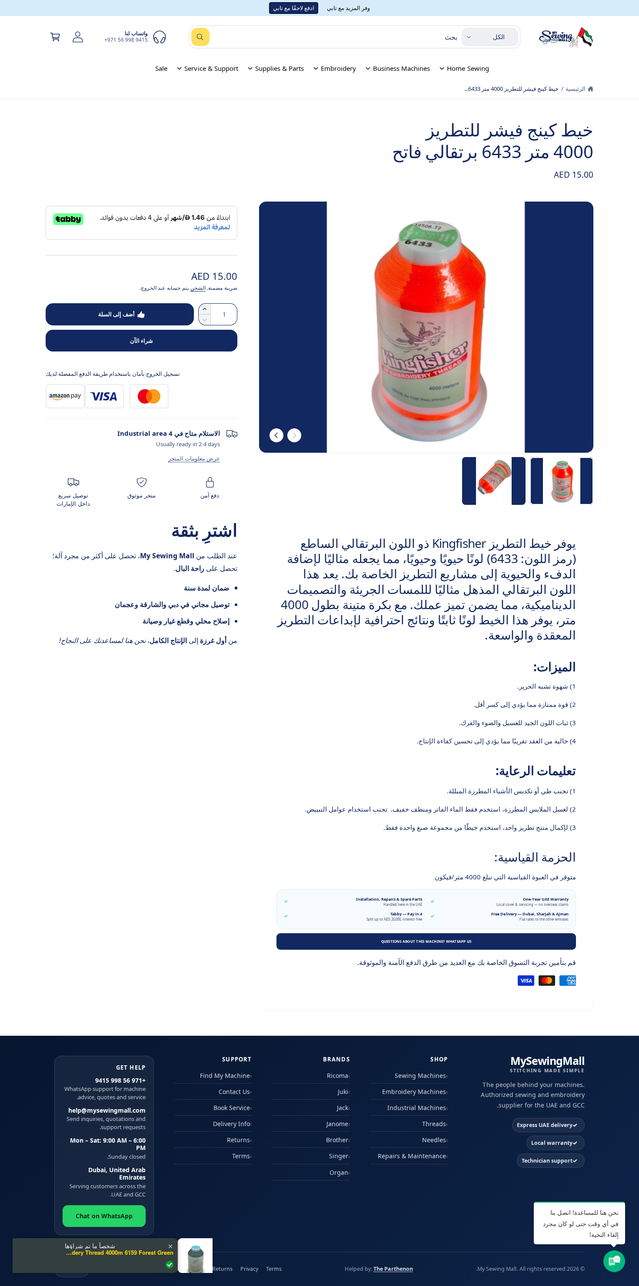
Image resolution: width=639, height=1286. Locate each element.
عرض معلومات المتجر (194, 458)
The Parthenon (393, 1269)
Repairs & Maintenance (412, 1156)
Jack (342, 1108)
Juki (343, 1091)
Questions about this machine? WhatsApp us (426, 941)
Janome (337, 1124)
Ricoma (337, 1075)
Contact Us (234, 1091)
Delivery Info (231, 1124)
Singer (338, 1156)
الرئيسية (576, 89)
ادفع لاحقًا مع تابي (293, 8)
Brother (337, 1140)
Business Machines (401, 68)
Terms (241, 1156)
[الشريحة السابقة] (294, 435)
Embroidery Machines (414, 1091)
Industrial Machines (416, 1108)
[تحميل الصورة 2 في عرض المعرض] (494, 481)
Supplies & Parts (279, 68)
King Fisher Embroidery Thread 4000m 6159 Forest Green (119, 1252)
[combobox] (324, 37)
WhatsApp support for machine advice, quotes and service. (105, 1089)
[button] (55, 37)
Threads (434, 1124)
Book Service (231, 1108)
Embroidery (338, 68)
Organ (338, 1172)
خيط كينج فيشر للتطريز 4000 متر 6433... (511, 89)
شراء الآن (141, 341)
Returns (238, 1140)
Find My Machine (225, 1075)
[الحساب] (78, 37)
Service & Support (211, 68)
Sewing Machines (420, 1075)
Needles (434, 1140)
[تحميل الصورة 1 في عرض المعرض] (561, 481)
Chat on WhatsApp (104, 1216)
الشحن (198, 288)
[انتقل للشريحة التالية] (276, 435)
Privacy (249, 1269)
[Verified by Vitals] (169, 1265)
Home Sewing (468, 68)
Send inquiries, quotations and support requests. (106, 1119)
